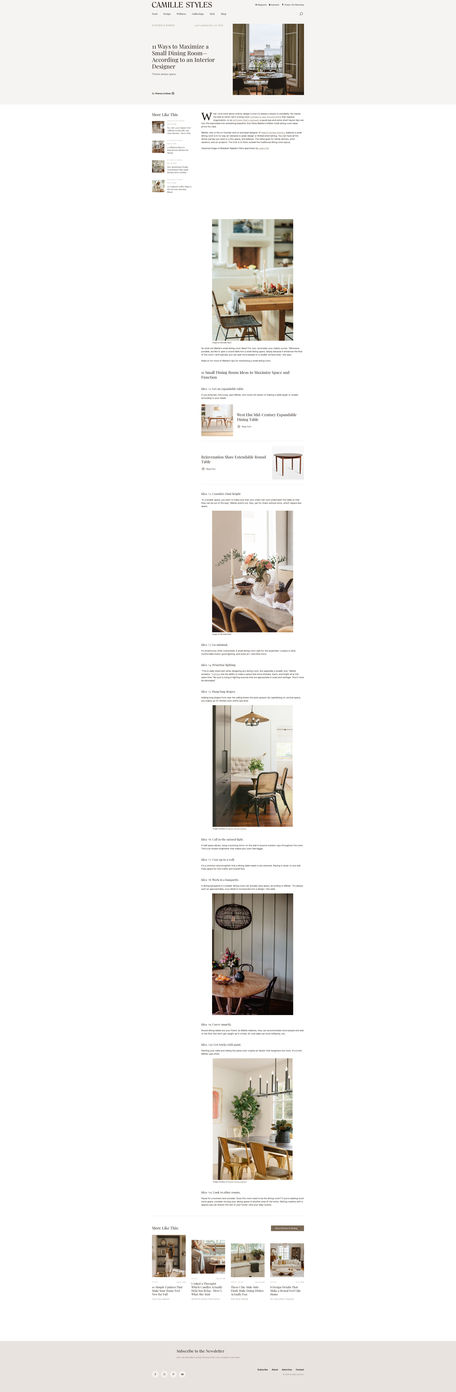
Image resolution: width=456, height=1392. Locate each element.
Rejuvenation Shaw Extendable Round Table (233, 459)
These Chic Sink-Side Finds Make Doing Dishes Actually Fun (247, 1290)
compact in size (258, 117)
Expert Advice (237, 1282)
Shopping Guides (175, 180)
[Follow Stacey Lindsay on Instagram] (173, 93)
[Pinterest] (173, 1374)
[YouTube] (182, 1374)
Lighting (216, 674)
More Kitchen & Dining (286, 1228)
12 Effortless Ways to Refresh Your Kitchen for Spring (177, 150)
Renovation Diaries (176, 121)
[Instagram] (164, 1374)
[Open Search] (301, 14)
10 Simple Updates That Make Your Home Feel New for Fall (167, 1290)
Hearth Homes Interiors (273, 132)
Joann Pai (264, 148)
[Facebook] (155, 1374)
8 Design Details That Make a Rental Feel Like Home (285, 1290)
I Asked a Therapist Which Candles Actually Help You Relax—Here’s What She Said (206, 1289)
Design (194, 1278)
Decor (155, 1282)
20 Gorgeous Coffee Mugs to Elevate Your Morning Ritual (179, 189)
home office (275, 117)
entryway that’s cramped (245, 120)
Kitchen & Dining (163, 25)
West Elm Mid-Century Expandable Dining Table (267, 417)
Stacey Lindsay (163, 93)
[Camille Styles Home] (182, 5)
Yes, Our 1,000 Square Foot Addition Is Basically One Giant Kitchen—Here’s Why (179, 130)
